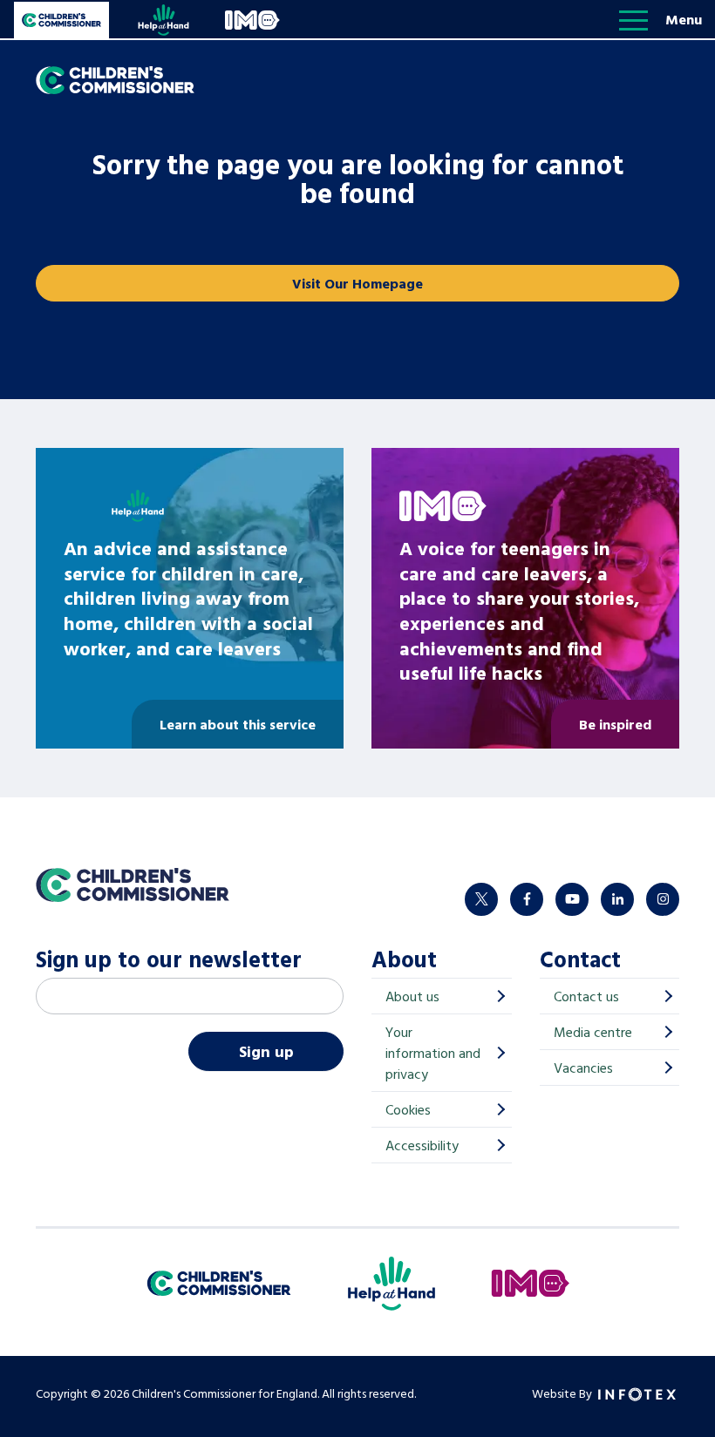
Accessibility (422, 1145)
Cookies (408, 1109)
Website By (563, 1393)
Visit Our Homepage (357, 283)
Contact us (586, 996)
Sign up (266, 1051)
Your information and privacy (432, 1052)
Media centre (593, 1031)
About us (412, 996)
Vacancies (583, 1067)
